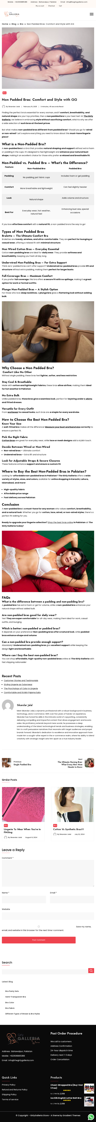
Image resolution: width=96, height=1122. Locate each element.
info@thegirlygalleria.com (21, 1060)
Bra (4, 93)
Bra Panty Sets (12, 991)
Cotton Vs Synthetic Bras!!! (68, 829)
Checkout (51, 6)
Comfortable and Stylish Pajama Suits (22, 692)
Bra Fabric (10, 1008)
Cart (60, 6)
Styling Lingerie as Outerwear (18, 684)
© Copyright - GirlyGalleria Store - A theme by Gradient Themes (48, 1115)
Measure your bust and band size (62, 427)
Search (7, 962)
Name (5, 892)
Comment (8, 858)
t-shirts (88, 398)
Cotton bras (8, 440)
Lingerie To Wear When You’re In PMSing (22, 830)
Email (53, 892)
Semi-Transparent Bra (15, 997)
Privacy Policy (8, 1084)
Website (6, 909)
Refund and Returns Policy (14, 1089)
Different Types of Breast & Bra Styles (22, 1014)
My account (40, 6)
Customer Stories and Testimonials (21, 680)
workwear (13, 412)
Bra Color (9, 1002)
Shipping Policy (9, 1094)
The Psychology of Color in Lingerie (21, 688)
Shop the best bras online (60, 522)
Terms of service (10, 1099)
